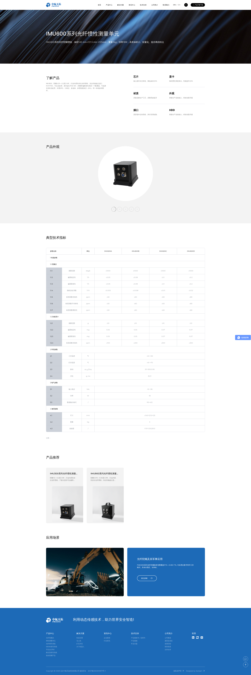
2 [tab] (119, 209)
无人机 (78, 641)
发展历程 (168, 644)
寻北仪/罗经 (50, 650)
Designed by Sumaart (194, 671)
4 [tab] (131, 209)
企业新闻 (107, 638)
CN (174, 5)
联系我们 (166, 5)
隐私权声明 (177, 671)
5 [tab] (137, 209)
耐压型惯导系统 (51, 652)
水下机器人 (80, 647)
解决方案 (120, 5)
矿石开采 (79, 644)
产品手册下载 (199, 5)
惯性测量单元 (50, 641)
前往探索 (144, 578)
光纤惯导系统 (50, 644)
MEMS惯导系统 (51, 647)
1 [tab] (113, 209)
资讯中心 (132, 5)
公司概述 (168, 638)
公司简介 (154, 5)
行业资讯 (107, 641)
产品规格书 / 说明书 (138, 638)
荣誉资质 (168, 647)
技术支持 (143, 5)
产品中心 (109, 5)
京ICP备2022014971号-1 (97, 671)
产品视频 (134, 641)
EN (179, 5)
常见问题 (134, 644)
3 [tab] (125, 209)
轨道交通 (79, 638)
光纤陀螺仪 (50, 638)
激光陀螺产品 (50, 655)
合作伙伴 (168, 650)
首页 (99, 5)
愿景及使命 (169, 641)
